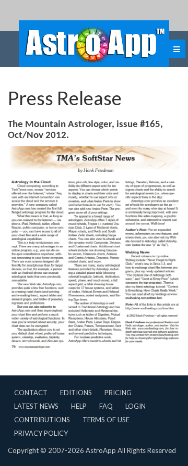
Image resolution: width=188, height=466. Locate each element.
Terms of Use (106, 419)
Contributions (42, 419)
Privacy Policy (41, 433)
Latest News (36, 406)
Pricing (118, 392)
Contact (31, 392)
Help (79, 406)
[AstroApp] (94, 43)
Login (135, 406)
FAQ (106, 406)
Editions (76, 392)
